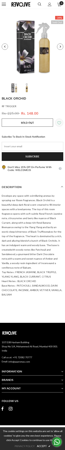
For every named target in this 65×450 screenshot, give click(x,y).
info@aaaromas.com (19, 361)
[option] (32, 46)
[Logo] (20, 4)
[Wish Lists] (59, 123)
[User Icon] (49, 4)
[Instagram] (10, 409)
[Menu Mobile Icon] (4, 4)
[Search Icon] (39, 4)
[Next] (60, 47)
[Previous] (5, 47)
